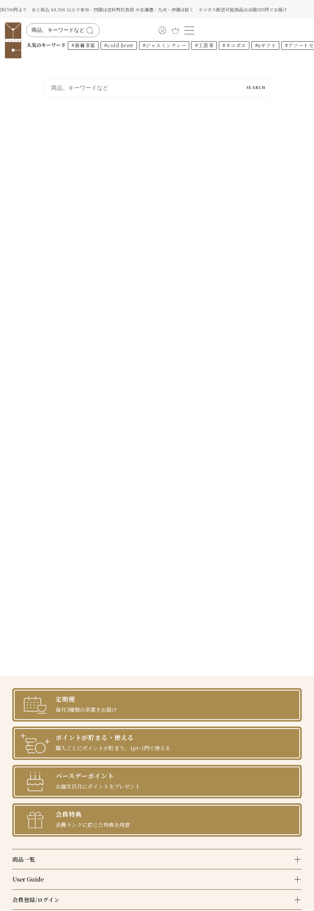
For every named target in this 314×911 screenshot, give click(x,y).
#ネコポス (234, 45)
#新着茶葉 (83, 45)
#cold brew (119, 45)
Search (256, 88)
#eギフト (265, 45)
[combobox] (57, 30)
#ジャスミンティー (164, 45)
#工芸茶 (204, 45)
